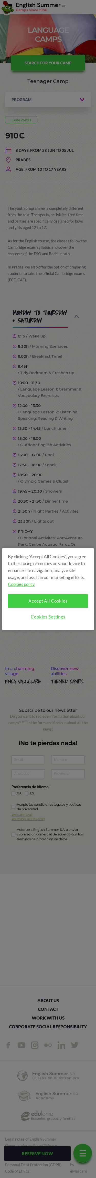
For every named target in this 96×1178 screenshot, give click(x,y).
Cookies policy (21, 584)
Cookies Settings (48, 617)
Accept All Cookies (47, 601)
